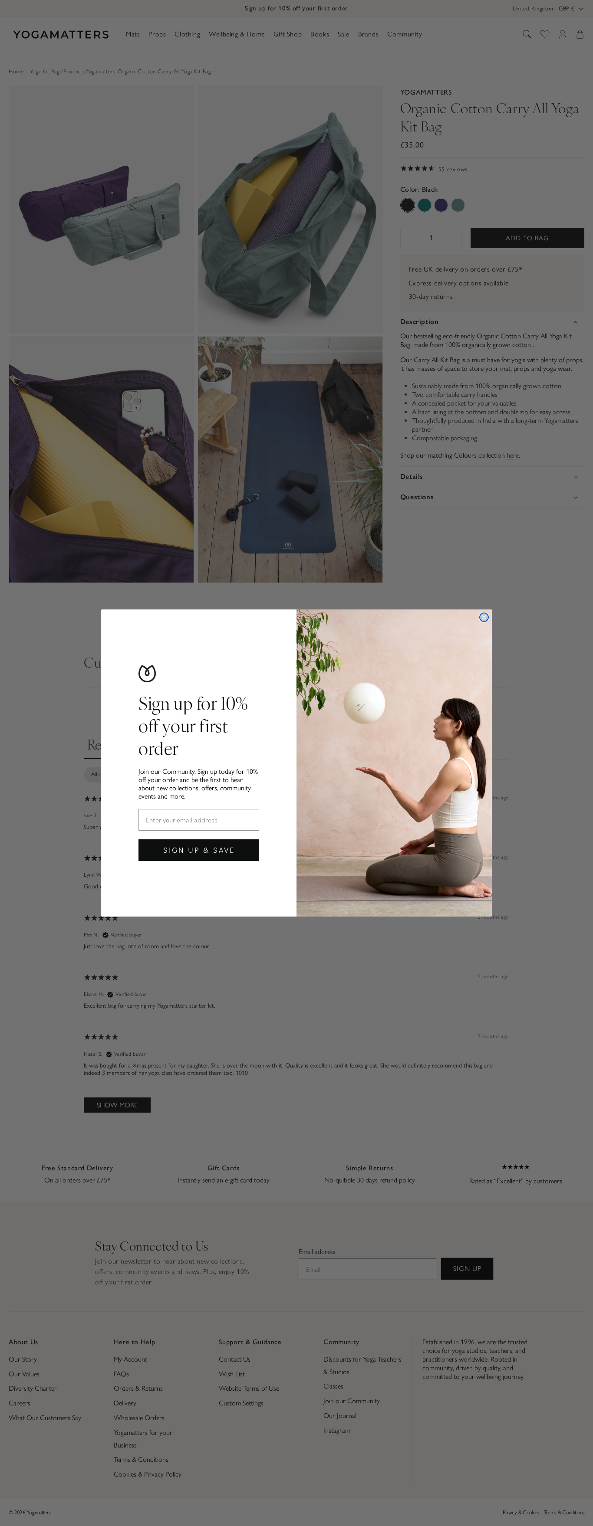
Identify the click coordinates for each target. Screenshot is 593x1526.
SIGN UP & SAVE (199, 850)
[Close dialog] (484, 617)
